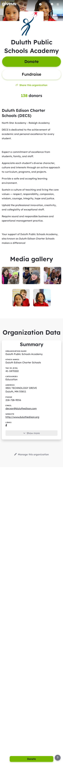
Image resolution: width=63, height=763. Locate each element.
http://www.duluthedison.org (22, 417)
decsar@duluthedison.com (21, 408)
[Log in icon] (52, 4)
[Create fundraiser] (40, 4)
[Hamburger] (58, 4)
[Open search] (46, 4)
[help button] (58, 758)
